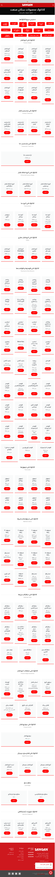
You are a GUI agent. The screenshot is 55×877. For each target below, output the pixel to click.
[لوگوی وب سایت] (27, 5)
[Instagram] (9, 874)
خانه (35, 13)
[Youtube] (16, 874)
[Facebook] (19, 874)
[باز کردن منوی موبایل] (53, 5)
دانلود (48, 60)
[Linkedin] (13, 874)
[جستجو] (1, 5)
